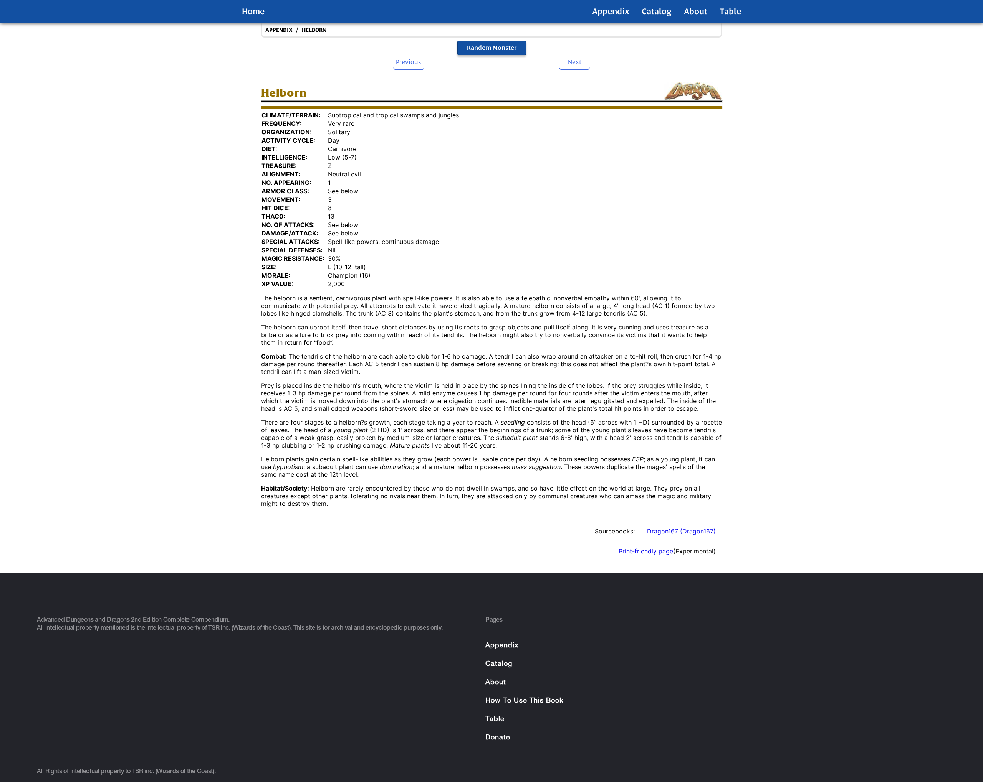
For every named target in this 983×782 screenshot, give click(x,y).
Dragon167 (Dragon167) (681, 531)
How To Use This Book (524, 701)
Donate (497, 737)
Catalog (657, 11)
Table (730, 11)
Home (253, 11)
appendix (279, 30)
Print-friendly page (646, 551)
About (695, 11)
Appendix (610, 11)
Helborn (314, 30)
